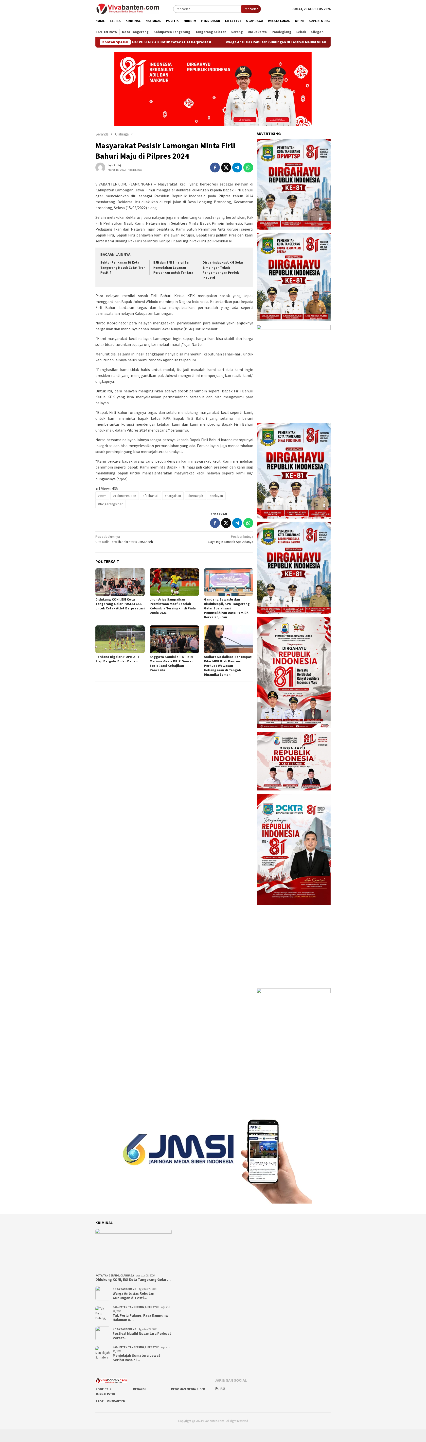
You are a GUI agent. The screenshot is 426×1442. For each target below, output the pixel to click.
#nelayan (216, 495)
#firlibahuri (150, 495)
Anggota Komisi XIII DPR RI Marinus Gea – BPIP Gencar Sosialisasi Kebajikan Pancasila (171, 663)
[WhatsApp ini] (248, 167)
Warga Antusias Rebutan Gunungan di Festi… (133, 1295)
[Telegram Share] (237, 167)
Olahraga (127, 1275)
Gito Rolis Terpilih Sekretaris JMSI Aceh (124, 539)
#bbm (102, 495)
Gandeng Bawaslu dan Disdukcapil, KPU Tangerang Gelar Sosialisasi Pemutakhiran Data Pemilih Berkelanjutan (227, 608)
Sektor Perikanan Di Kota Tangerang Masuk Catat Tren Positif (122, 267)
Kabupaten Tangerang (128, 1307)
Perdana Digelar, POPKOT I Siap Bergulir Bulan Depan (117, 658)
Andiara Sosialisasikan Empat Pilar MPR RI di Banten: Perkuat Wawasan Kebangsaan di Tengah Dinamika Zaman (228, 665)
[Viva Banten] (134, 8)
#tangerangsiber (110, 504)
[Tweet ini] (226, 167)
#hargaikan (173, 495)
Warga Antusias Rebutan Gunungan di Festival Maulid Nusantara (229, 42)
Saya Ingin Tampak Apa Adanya (230, 539)
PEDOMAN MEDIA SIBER (188, 1389)
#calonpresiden (124, 495)
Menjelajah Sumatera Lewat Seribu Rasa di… (136, 1357)
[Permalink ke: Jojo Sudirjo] (100, 167)
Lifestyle (152, 1307)
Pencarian (251, 9)
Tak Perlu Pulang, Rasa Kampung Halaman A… (140, 1317)
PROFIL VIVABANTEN (110, 1401)
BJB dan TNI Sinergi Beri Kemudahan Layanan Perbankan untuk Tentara (173, 267)
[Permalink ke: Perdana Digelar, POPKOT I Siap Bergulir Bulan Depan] (120, 639)
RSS (222, 1389)
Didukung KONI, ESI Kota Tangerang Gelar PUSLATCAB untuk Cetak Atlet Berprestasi (120, 603)
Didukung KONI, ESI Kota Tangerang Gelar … (133, 1279)
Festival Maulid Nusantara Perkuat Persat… (142, 1335)
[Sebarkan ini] (215, 167)
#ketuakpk (195, 495)
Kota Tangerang (107, 1275)
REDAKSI (139, 1389)
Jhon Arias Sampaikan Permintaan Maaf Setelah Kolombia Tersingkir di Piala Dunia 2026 (173, 606)
